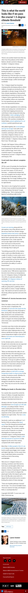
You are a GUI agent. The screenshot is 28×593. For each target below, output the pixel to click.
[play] (2, 591)
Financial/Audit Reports (8, 577)
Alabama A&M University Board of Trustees (13, 570)
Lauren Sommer (10, 23)
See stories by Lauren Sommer (16, 546)
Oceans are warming (7, 227)
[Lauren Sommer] (4, 539)
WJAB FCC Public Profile (8, 573)
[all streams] (26, 591)
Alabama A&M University (9, 567)
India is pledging (15, 115)
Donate (23, 2)
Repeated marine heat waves (10, 233)
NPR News (8, 526)
